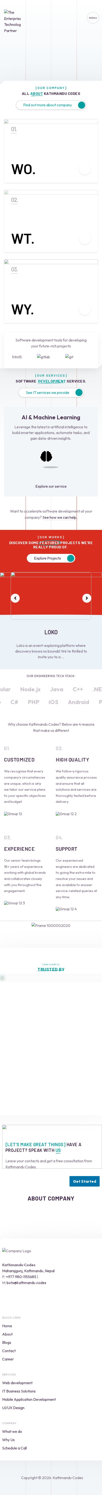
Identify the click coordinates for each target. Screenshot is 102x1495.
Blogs (6, 1342)
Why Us (8, 1439)
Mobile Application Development (29, 1399)
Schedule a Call (14, 1448)
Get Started (84, 1181)
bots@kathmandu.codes (26, 1282)
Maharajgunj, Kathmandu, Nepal (28, 1270)
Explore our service (51, 486)
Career (8, 1359)
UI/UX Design (13, 1407)
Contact (9, 1350)
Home (7, 1325)
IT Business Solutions (19, 1391)
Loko (51, 632)
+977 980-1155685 (21, 1276)
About (7, 1334)
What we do (12, 1431)
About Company (51, 1198)
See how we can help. (59, 517)
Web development (17, 1382)
